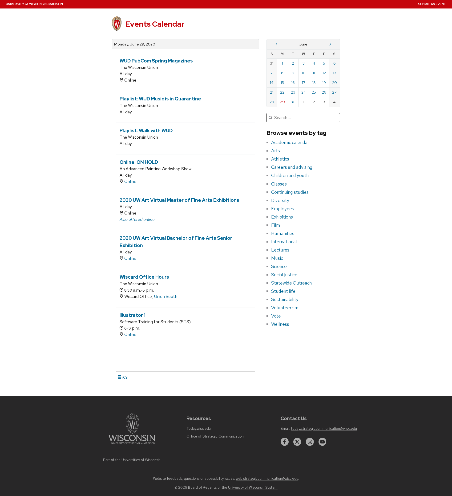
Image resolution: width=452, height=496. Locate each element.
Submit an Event (432, 4)
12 (324, 72)
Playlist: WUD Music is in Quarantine (160, 99)
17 (303, 82)
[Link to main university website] (131, 444)
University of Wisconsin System (253, 487)
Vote (276, 316)
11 (314, 72)
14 (272, 82)
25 (314, 92)
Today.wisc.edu (198, 428)
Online (130, 181)
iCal (124, 377)
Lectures (280, 250)
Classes (279, 184)
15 (282, 82)
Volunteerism (285, 308)
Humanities (282, 233)
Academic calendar (290, 142)
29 (282, 101)
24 (303, 92)
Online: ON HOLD (139, 162)
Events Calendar (154, 24)
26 (324, 92)
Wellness (280, 324)
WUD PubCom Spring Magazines (156, 61)
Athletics (280, 159)
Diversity (280, 200)
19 (324, 82)
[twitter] (297, 442)
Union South (165, 296)
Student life (283, 291)
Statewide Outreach (291, 283)
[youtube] (323, 442)
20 (334, 82)
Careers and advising (291, 167)
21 (271, 92)
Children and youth (290, 175)
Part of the (132, 460)
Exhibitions (282, 217)
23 (293, 92)
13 (334, 72)
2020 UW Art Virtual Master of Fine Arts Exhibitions (179, 200)
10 (304, 72)
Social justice (284, 275)
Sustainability (285, 299)
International (284, 242)
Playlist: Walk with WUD (146, 131)
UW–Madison (34, 4)
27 (334, 92)
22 (282, 92)
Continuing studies (290, 192)
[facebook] (285, 442)
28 (272, 101)
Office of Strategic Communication (215, 436)
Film (275, 225)
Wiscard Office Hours (144, 277)
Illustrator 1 (132, 315)
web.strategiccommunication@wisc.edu (267, 478)
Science (279, 266)
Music (277, 258)
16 (293, 82)
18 (314, 82)
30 (293, 101)
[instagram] (310, 442)
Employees (282, 209)
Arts (275, 151)
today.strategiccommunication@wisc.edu (324, 428)
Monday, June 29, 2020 (134, 44)
